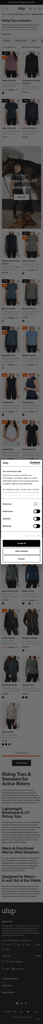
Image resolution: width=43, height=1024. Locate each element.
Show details (30, 536)
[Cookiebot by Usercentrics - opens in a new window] (30, 463)
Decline (21, 559)
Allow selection (21, 551)
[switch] (36, 511)
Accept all (21, 543)
